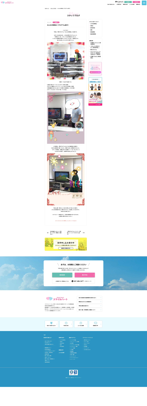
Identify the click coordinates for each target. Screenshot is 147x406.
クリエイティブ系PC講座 (74, 344)
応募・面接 (72, 354)
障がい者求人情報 (48, 355)
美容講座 (71, 351)
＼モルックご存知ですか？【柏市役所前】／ (95, 46)
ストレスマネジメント (74, 357)
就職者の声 (138, 4)
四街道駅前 (92, 32)
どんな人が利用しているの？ (50, 350)
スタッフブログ (53, 8)
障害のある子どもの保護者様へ (85, 301)
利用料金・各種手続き (49, 352)
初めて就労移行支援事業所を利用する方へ (87, 297)
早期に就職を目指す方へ (84, 305)
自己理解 (71, 343)
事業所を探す (125, 4)
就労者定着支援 (47, 349)
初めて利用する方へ (111, 4)
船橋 (91, 29)
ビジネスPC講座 (73, 340)
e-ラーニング (72, 359)
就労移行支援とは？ (48, 337)
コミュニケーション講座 (74, 341)
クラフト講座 (72, 348)
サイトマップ (86, 348)
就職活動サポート (48, 347)
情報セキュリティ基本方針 (70, 377)
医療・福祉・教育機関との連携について (87, 309)
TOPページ (47, 8)
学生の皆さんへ (47, 342)
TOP (44, 334)
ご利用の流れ (118, 4)
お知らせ (85, 344)
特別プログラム (93, 49)
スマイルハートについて (88, 337)
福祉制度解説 (93, 34)
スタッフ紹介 (86, 341)
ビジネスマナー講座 (73, 346)
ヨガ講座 (71, 349)
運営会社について (87, 340)
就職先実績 (47, 354)
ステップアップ (73, 356)
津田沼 (91, 25)
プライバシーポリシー (77, 377)
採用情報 (85, 346)
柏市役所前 (92, 27)
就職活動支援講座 (73, 352)
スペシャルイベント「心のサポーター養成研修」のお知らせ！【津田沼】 (95, 53)
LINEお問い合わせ (87, 349)
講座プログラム (72, 337)
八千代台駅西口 (93, 23)
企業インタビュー (48, 357)
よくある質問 (132, 4)
